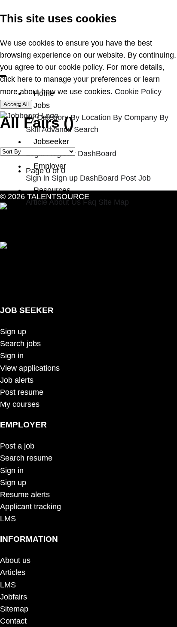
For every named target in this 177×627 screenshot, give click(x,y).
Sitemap (14, 609)
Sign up (65, 178)
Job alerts (17, 380)
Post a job (17, 446)
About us (15, 560)
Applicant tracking (30, 506)
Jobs (42, 105)
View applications (30, 368)
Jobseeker (51, 141)
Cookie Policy (138, 91)
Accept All (16, 104)
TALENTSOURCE (57, 196)
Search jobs (20, 343)
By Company (135, 117)
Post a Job (52, 214)
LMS (8, 518)
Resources (52, 190)
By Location (90, 117)
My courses (20, 404)
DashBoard (97, 153)
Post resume (21, 392)
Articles (12, 572)
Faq (89, 202)
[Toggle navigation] (3, 76)
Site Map (113, 202)
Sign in (37, 178)
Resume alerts (25, 494)
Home (44, 93)
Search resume (26, 458)
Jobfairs (13, 597)
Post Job (136, 178)
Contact (13, 621)
